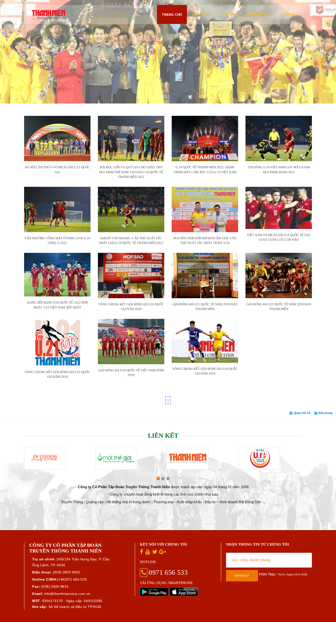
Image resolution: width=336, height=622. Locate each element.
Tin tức (228, 15)
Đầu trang (325, 413)
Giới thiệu (201, 15)
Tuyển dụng (256, 15)
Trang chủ (172, 15)
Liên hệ (289, 15)
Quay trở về (302, 413)
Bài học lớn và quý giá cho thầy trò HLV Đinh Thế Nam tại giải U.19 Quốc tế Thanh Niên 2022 (131, 172)
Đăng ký (242, 575)
